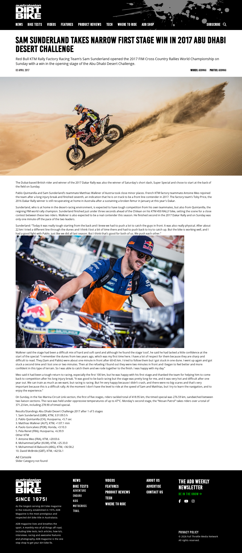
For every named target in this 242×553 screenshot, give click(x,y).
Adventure (79, 491)
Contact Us (155, 492)
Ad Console (23, 457)
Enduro (77, 496)
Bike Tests (35, 24)
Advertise (154, 486)
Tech (109, 24)
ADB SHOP (148, 24)
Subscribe (213, 24)
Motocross (80, 506)
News (19, 24)
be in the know (189, 494)
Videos (51, 24)
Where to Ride (127, 24)
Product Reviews (89, 24)
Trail (76, 511)
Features (67, 24)
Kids (75, 501)
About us (153, 480)
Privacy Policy (189, 532)
